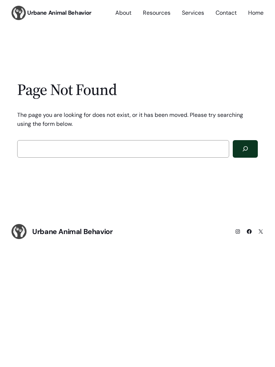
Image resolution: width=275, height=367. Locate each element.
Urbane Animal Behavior (59, 12)
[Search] (245, 149)
